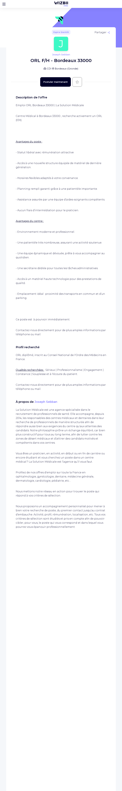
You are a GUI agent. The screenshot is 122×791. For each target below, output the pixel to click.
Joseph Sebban (45, 402)
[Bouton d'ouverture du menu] (4, 4)
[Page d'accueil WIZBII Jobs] (61, 4)
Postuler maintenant (55, 82)
